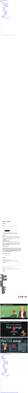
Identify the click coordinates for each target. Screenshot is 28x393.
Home (4, 9)
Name (3, 266)
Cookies (3, 357)
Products (3, 2)
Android (15, 320)
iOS (16, 320)
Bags (3, 288)
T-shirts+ (4, 5)
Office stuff (6, 12)
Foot (3, 365)
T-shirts (4, 3)
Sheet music (3, 15)
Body (3, 7)
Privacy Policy (9, 392)
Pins (2, 293)
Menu (1, 1)
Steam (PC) (12, 320)
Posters (5, 14)
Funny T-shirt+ (6, 6)
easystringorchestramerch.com (3, 392)
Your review (4, 262)
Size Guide (3, 228)
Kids (3, 367)
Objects (4, 10)
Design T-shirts (6, 361)
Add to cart (7, 230)
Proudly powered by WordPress (14, 392)
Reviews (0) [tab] (15, 233)
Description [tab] (4, 233)
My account (3, 355)
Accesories (3, 287)
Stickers (3, 292)
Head (3, 8)
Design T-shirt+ (6, 363)
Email (3, 267)
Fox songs (3, 16)
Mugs (3, 290)
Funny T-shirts (6, 4)
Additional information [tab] (10, 233)
